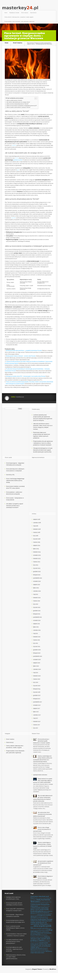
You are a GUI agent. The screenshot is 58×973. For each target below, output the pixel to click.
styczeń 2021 (36, 646)
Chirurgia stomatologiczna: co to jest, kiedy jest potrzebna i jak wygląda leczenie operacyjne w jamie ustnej (43, 450)
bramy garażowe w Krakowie (43, 903)
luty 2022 (35, 604)
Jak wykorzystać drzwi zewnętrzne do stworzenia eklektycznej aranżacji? (42, 814)
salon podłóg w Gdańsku (40, 939)
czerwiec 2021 (37, 630)
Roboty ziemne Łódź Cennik (40, 938)
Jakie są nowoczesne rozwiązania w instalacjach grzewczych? (22, 105)
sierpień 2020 (36, 662)
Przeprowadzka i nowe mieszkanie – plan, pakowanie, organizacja (19, 21)
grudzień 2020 (37, 649)
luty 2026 (35, 535)
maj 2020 (35, 672)
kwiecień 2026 (37, 529)
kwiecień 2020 (37, 675)
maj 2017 (35, 718)
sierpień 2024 (36, 545)
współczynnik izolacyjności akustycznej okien (40, 943)
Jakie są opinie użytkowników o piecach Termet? (18, 107)
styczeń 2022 (36, 607)
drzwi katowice (38, 913)
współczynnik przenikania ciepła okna (40, 946)
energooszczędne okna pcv (40, 916)
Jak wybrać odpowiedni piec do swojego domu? (18, 102)
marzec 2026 (36, 532)
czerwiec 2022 (37, 591)
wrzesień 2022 (37, 581)
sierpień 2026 (36, 519)
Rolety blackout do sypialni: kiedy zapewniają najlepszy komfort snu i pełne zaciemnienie (42, 780)
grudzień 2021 (36, 610)
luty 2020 (35, 682)
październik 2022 (37, 578)
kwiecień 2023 (37, 558)
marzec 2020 (36, 679)
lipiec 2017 (36, 711)
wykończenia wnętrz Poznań (37, 951)
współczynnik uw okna (44, 947)
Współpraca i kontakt (14, 12)
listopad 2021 (36, 614)
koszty (16, 158)
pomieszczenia (17, 160)
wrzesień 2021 (37, 620)
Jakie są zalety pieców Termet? (14, 100)
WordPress (53, 969)
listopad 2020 (36, 653)
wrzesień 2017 (37, 705)
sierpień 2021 (36, 623)
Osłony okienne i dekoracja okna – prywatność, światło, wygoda (18, 17)
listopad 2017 (36, 698)
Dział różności (33, 12)
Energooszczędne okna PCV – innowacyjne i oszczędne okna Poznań (25, 376)
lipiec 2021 (36, 627)
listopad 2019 (36, 689)
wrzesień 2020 (37, 659)
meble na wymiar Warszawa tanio (41, 921)
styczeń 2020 (36, 685)
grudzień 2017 (36, 695)
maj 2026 (35, 526)
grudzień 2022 (37, 571)
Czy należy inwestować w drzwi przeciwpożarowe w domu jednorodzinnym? (14, 941)
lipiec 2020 (36, 666)
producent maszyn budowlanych (42, 935)
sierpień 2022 (36, 584)
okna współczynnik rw (40, 927)
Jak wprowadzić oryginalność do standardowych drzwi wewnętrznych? (43, 863)
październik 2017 (37, 702)
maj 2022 (35, 594)
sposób (13, 217)
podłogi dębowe (42, 930)
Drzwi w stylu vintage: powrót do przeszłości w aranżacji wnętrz (42, 829)
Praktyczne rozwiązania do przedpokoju (40, 933)
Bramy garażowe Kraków (44, 901)
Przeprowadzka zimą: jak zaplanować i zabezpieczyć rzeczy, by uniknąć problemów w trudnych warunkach (43, 443)
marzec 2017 (36, 724)
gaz (18, 170)
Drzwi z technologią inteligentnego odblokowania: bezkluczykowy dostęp (15, 480)
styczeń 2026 (36, 539)
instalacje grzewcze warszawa (39, 917)
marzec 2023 (36, 561)
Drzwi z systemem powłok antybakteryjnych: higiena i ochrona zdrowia (15, 928)
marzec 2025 (36, 542)
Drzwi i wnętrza (24, 12)
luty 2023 (35, 565)
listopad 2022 (36, 574)
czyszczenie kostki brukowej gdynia (39, 910)
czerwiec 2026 (37, 522)
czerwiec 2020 (37, 669)
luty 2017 (35, 728)
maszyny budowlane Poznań (41, 919)
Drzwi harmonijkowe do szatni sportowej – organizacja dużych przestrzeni (14, 949)
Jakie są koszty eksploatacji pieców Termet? (18, 103)
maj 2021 (35, 633)
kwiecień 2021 (36, 636)
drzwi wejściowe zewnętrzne (46, 913)
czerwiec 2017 (37, 715)
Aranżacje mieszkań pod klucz (39, 897)
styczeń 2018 (36, 692)
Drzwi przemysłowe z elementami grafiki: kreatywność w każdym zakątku (41, 741)
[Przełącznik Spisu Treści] (35, 98)
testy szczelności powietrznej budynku (40, 941)
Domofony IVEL (10, 474)
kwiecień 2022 (37, 597)
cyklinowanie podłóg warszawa (44, 906)
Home (5, 12)
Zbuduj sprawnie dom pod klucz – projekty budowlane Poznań (24, 350)
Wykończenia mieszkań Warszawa (42, 950)
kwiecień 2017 (36, 721)
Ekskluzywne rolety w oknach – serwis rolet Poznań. (21, 356)
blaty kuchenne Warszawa (40, 901)
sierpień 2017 (36, 708)
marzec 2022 (36, 601)
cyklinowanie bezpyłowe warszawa (40, 905)
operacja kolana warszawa (40, 774)
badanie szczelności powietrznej (41, 898)
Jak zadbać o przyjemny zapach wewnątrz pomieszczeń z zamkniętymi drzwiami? (14, 505)
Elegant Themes (37, 969)
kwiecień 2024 (37, 552)
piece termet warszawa (40, 928)
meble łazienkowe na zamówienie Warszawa (39, 923)
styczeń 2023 (36, 568)
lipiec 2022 (36, 587)
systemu (14, 145)
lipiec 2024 (36, 548)
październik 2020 (37, 656)
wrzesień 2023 (37, 555)
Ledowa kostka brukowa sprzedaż (42, 918)
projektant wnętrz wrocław (37, 937)
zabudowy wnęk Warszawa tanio (41, 952)
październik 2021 (37, 617)
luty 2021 (35, 643)
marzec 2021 (36, 640)
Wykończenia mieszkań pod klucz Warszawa (39, 949)
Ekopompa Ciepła (33, 915)
